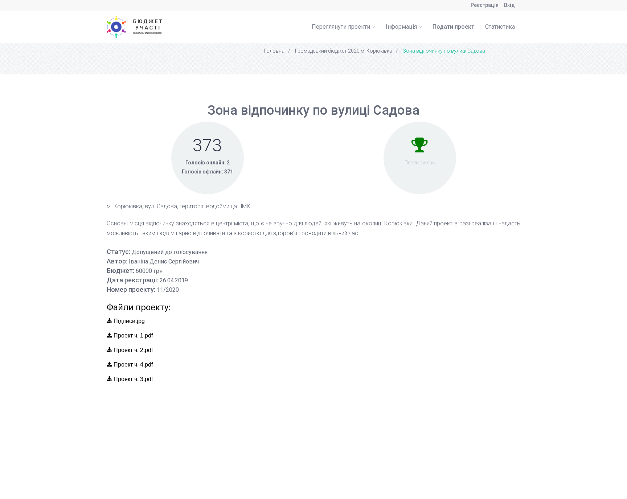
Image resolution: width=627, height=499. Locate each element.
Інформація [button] (402, 26)
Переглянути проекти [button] (342, 26)
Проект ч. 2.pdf (132, 350)
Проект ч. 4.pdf (132, 364)
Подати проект (453, 26)
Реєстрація (485, 5)
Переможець (420, 162)
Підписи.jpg (128, 321)
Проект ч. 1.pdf (132, 335)
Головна (274, 51)
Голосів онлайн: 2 (207, 162)
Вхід (509, 5)
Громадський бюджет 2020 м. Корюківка (343, 51)
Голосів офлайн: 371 (207, 172)
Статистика (500, 26)
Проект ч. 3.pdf (132, 379)
